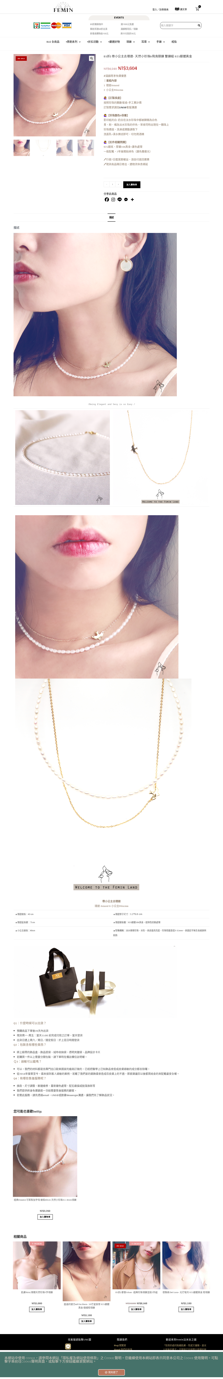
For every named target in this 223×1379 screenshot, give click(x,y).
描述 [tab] (111, 217)
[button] (91, 58)
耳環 (144, 41)
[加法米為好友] (68, 1346)
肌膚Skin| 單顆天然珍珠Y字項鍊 (37, 1292)
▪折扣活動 (93, 41)
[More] (132, 199)
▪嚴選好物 (114, 41)
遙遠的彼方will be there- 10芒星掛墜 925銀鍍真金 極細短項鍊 (86, 1306)
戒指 (174, 41)
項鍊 (129, 41)
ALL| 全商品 (52, 41)
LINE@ (122, 107)
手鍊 (159, 41)
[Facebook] (107, 199)
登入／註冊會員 (160, 9)
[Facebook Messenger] (126, 199)
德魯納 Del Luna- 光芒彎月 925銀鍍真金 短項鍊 (186, 1292)
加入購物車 (132, 185)
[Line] (119, 199)
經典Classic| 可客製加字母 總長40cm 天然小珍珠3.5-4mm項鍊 (45, 1200)
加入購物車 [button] (45, 1217)
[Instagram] (113, 199)
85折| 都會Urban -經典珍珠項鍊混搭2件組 (136, 1292)
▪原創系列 (71, 41)
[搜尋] (199, 25)
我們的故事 (123, 1349)
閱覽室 (120, 1345)
